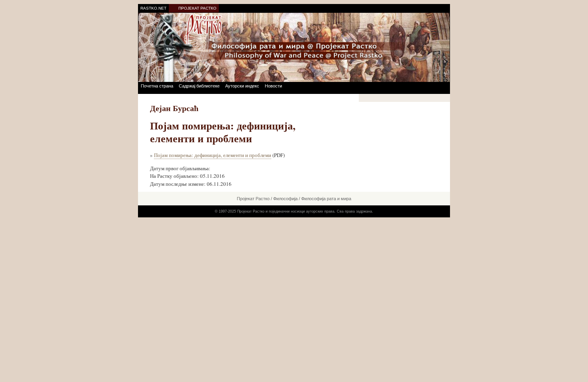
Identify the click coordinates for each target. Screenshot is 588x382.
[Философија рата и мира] (294, 47)
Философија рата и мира (326, 198)
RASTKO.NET (153, 8)
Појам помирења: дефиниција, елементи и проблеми (212, 155)
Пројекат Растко (253, 198)
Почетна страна (157, 86)
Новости (273, 86)
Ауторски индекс (242, 86)
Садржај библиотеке (199, 86)
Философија (285, 198)
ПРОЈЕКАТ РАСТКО (197, 8)
